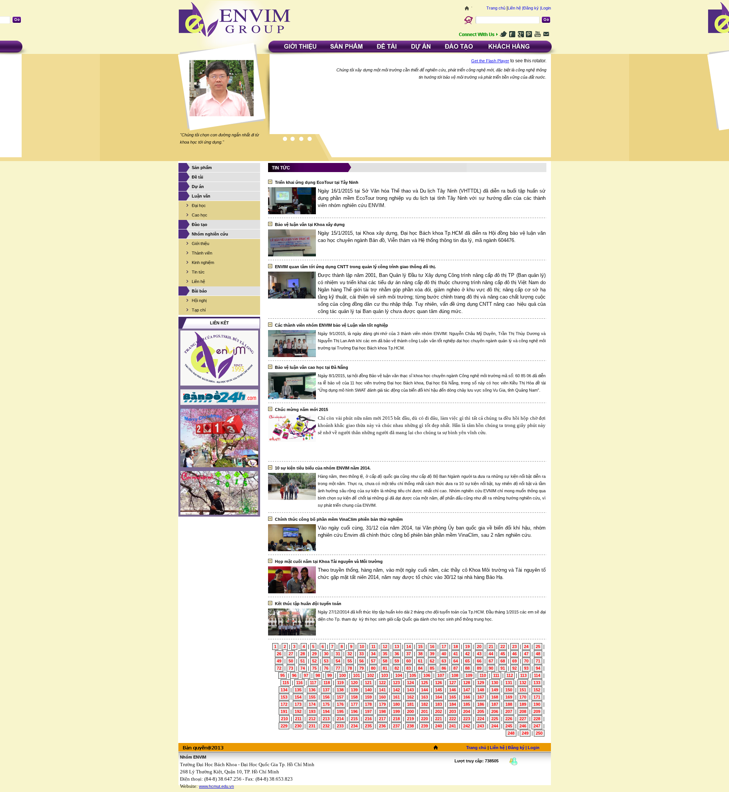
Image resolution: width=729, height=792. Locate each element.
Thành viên (202, 253)
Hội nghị (199, 300)
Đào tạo (199, 224)
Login (546, 8)
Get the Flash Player (490, 60)
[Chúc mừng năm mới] (219, 438)
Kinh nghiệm (203, 262)
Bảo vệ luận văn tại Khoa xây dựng (310, 224)
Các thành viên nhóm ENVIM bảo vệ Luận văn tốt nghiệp (331, 325)
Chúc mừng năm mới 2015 (301, 409)
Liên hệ (198, 281)
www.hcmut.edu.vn (216, 786)
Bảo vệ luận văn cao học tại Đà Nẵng (311, 367)
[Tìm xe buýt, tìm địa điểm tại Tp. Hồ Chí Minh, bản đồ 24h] (219, 397)
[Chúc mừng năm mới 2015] (219, 493)
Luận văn (201, 196)
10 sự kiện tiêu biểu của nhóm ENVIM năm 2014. (323, 468)
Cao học (199, 215)
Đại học (199, 205)
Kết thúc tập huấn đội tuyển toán (308, 603)
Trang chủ (495, 8)
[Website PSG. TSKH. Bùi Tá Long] (219, 358)
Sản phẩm (202, 167)
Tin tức (198, 272)
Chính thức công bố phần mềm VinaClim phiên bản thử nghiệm (339, 519)
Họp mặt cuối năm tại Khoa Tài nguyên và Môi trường (329, 561)
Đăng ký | (532, 8)
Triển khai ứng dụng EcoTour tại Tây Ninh (316, 182)
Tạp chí (199, 310)
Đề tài (197, 177)
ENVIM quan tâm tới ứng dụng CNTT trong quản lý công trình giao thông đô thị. (355, 266)
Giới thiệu (200, 243)
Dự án (198, 186)
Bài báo (199, 291)
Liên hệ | (515, 8)
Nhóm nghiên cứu (210, 234)
